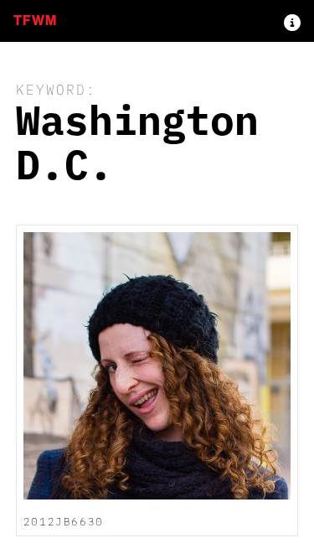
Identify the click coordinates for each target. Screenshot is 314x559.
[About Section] (292, 21)
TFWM (35, 20)
